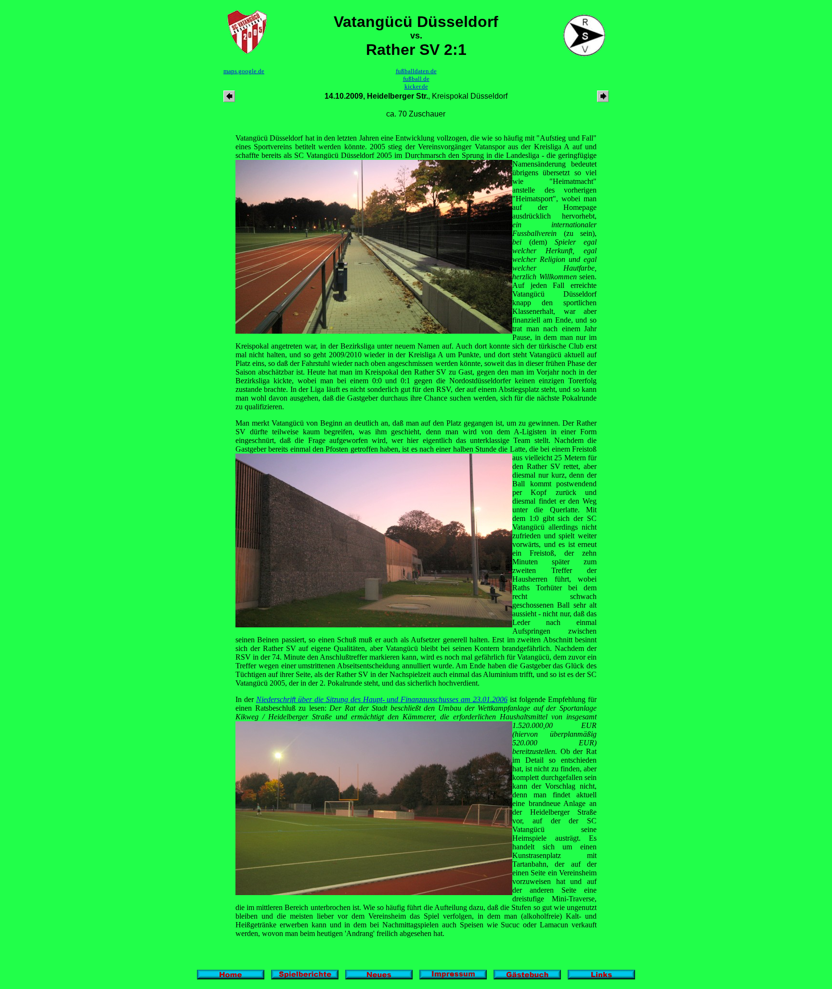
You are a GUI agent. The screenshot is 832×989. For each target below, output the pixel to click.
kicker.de (416, 86)
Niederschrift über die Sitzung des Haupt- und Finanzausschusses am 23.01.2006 (381, 699)
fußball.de (416, 78)
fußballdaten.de (416, 71)
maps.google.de (243, 71)
